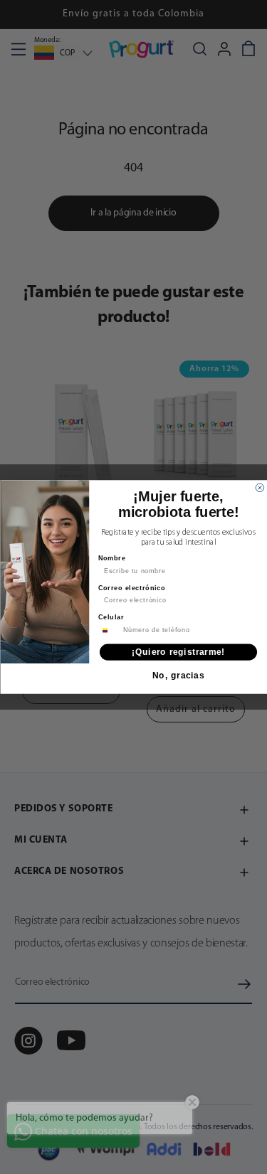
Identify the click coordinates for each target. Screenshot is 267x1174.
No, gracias (178, 675)
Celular (111, 617)
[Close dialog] (260, 488)
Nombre (111, 558)
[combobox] (109, 630)
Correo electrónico (131, 588)
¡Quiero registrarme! (178, 651)
